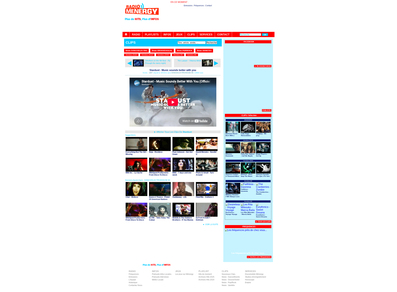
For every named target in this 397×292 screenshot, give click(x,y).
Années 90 (178, 55)
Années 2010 (147, 55)
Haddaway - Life (179, 197)
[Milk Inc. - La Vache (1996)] (136, 170)
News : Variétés (228, 285)
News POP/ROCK (184, 51)
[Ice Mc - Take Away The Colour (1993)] (160, 215)
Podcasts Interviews (160, 277)
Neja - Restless (156, 152)
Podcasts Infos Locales (161, 274)
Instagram (267, 290)
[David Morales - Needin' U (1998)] (207, 150)
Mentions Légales (244, 290)
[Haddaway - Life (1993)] (183, 195)
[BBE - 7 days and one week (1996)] (183, 170)
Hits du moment (205, 274)
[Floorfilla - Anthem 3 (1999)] (207, 195)
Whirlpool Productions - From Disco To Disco (159, 174)
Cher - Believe (132, 197)
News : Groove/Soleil (230, 280)
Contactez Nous (135, 285)
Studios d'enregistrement (255, 277)
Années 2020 (131, 55)
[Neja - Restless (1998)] (160, 150)
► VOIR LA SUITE (210, 224)
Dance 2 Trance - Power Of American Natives (159, 198)
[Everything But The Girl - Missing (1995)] (136, 150)
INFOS (167, 34)
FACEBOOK (249, 42)
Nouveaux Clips (228, 274)
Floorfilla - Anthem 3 (205, 197)
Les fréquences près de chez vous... (248, 253)
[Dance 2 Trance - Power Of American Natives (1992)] (160, 195)
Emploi (248, 282)
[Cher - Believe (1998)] (136, 195)
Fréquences (199, 6)
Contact (208, 6)
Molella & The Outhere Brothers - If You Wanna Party (182, 220)
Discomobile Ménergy (254, 274)
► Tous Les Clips (263, 221)
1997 (151, 73)
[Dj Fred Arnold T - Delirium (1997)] (207, 215)
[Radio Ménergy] (142, 16)
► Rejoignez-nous (263, 66)
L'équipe (132, 280)
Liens (233, 290)
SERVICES (206, 34)
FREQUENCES (248, 227)
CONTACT (223, 34)
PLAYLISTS (152, 34)
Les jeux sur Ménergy (184, 274)
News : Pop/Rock (229, 282)
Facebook (257, 290)
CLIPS (191, 34)
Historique (133, 282)
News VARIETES (204, 51)
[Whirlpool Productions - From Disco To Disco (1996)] (160, 170)
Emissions (188, 6)
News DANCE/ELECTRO (136, 51)
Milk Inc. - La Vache (134, 173)
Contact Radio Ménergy (219, 290)
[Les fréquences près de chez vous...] (246, 230)
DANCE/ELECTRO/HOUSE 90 (182, 73)
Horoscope (249, 280)
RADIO (136, 34)
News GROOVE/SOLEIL (162, 51)
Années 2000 (163, 55)
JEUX (179, 34)
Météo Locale (157, 280)
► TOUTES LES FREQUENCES (259, 257)
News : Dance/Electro (231, 277)
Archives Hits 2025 (206, 277)
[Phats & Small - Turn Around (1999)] (207, 170)
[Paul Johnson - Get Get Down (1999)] (183, 150)
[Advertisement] (218, 23)
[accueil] (126, 34)
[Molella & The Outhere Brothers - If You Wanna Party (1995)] (183, 215)
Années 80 (191, 55)
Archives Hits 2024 (206, 280)
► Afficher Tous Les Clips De (173, 132)
